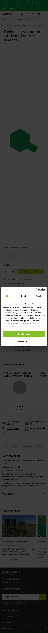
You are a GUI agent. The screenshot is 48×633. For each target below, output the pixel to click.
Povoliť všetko (24, 334)
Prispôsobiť (22, 341)
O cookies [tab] (39, 296)
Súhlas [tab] (8, 296)
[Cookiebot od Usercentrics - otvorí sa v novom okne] (35, 289)
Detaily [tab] (24, 296)
